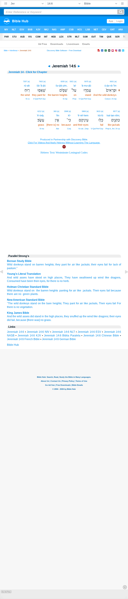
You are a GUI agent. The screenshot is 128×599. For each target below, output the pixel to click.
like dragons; (101, 316)
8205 (63, 81)
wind (100, 277)
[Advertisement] (64, 223)
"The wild (12, 303)
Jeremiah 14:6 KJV (29, 335)
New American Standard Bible (26, 299)
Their (96, 290)
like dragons (112, 277)
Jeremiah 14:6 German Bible (59, 339)
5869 (84, 111)
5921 (72, 81)
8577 (115, 111)
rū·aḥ (27, 85)
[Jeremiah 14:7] (124, 279)
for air (71, 264)
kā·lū (100, 115)
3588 (66, 111)
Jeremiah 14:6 (15, 331)
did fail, (11, 320)
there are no (14, 294)
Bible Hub (13, 344)
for (110, 264)
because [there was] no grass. (33, 320)
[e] (115, 81)
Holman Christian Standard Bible (27, 286)
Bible (6, 50)
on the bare (45, 303)
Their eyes (105, 303)
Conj (69, 129)
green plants (30, 294)
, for (47, 281)
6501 (112, 81)
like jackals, (91, 303)
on (33, 264)
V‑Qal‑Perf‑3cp (85, 99)
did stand (35, 316)
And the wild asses (18, 316)
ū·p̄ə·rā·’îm (110, 85)
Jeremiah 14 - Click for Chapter (27, 72)
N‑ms (42, 129)
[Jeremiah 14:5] (4, 279)
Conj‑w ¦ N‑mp (110, 99)
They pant (69, 303)
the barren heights (47, 290)
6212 (40, 111)
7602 (41, 81)
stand (27, 264)
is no (16, 307)
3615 (98, 111)
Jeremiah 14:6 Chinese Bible (101, 335)
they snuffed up (73, 316)
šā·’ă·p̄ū (41, 85)
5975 (86, 81)
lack (115, 264)
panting (63, 290)
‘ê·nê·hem (83, 115)
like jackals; (83, 264)
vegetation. (26, 307)
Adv (57, 129)
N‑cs (28, 99)
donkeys (24, 303)
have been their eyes (32, 281)
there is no (56, 281)
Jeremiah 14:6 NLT (63, 331)
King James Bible (18, 312)
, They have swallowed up (79, 277)
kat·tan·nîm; (113, 115)
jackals (86, 290)
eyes (103, 290)
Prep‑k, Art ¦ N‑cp (113, 129)
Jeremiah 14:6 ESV (89, 331)
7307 (25, 81)
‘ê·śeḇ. (40, 115)
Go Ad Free (6, 592)
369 (55, 111)
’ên (57, 115)
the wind (88, 316)
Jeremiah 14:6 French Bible (23, 339)
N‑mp (65, 99)
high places (54, 277)
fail (106, 264)
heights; (57, 303)
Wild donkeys (15, 264)
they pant (61, 264)
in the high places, (52, 316)
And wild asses (17, 277)
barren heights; (45, 264)
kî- (69, 115)
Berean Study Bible (19, 261)
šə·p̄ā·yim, (61, 85)
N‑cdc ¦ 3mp (83, 129)
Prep (74, 99)
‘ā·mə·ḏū (86, 85)
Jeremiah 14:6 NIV (38, 331)
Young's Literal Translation (24, 273)
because (116, 290)
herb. (66, 281)
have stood (34, 277)
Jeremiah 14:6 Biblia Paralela (62, 335)
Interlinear (14, 50)
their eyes (97, 264)
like (79, 290)
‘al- (74, 85)
